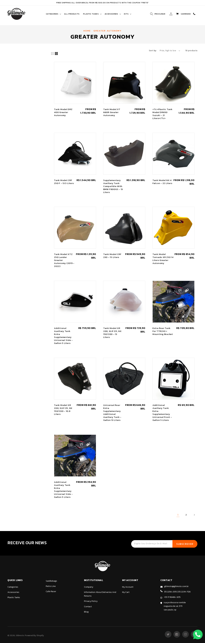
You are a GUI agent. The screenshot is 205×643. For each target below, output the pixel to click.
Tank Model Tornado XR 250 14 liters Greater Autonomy (162, 259)
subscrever (184, 544)
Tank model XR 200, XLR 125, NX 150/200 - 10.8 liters (63, 410)
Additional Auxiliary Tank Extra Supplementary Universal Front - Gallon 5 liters (162, 413)
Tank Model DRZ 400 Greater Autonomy (63, 112)
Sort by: (153, 50)
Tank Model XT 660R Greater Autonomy (111, 112)
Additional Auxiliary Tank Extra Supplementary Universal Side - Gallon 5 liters (63, 336)
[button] (53, 14)
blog (86, 611)
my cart (125, 592)
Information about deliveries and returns (100, 594)
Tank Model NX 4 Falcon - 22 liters (162, 182)
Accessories (13, 592)
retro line (51, 586)
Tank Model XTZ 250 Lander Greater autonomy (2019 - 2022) (64, 260)
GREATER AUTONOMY (107, 30)
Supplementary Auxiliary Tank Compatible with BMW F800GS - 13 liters (113, 186)
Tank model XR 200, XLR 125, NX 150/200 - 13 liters (112, 333)
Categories (13, 587)
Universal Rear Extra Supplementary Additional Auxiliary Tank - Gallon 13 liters (112, 413)
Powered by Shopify (34, 635)
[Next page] (194, 515)
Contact (88, 606)
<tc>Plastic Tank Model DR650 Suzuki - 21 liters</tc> (162, 114)
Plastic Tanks (14, 597)
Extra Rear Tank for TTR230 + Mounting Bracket (162, 331)
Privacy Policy (91, 601)
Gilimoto (20, 635)
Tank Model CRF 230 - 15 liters (112, 256)
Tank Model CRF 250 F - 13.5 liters (64, 182)
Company (88, 587)
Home (87, 30)
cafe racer (51, 591)
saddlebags (51, 581)
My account (127, 587)
